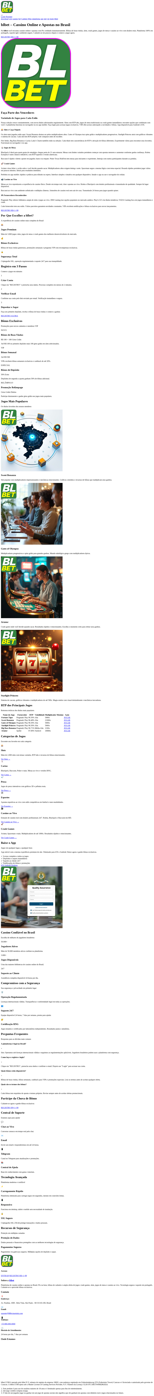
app (42, 19)
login (52, 19)
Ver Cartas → (6, 775)
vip (48, 19)
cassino (15, 19)
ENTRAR (5, 1276)
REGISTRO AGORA (9, 316)
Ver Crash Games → (9, 838)
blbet (56, 19)
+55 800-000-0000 (8, 1324)
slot (45, 19)
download (5, 19)
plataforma (36, 19)
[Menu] (2, 15)
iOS (2, 865)
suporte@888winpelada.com (12, 1313)
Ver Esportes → (7, 806)
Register (9, 17)
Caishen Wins (26, 19)
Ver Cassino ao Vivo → (10, 822)
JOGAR (67, 718)
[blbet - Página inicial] (7, 12)
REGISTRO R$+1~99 (9, 37)
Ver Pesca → (6, 790)
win (10, 19)
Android (7, 865)
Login (3, 17)
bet (19, 19)
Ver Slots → (5, 759)
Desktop (14, 865)
